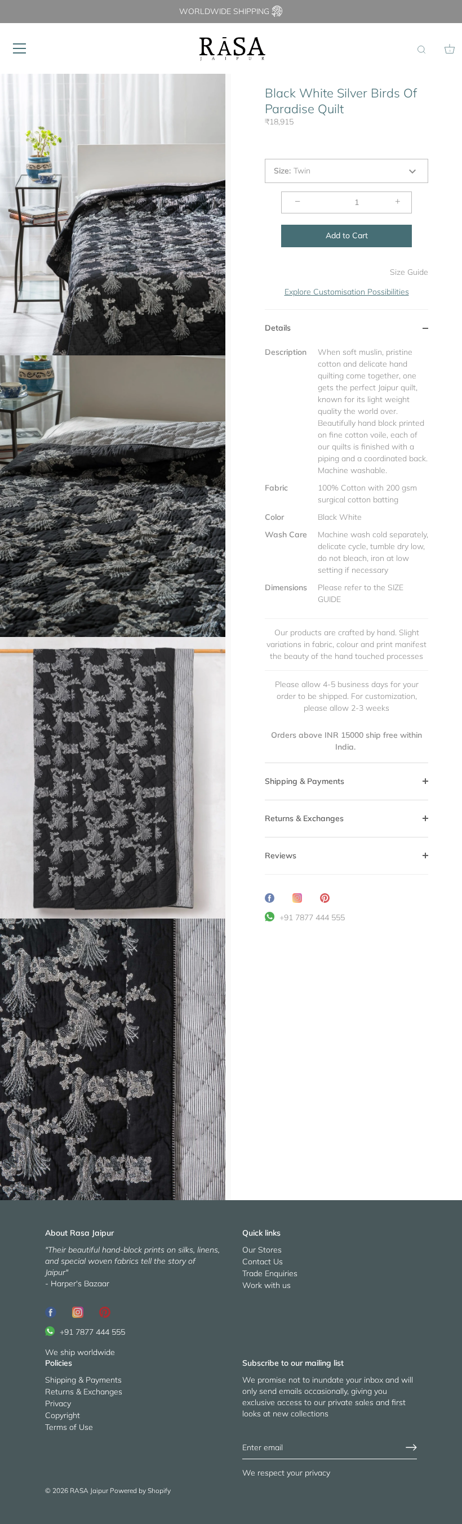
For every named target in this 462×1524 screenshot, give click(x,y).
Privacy (58, 1403)
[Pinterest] (104, 1312)
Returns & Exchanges (83, 1392)
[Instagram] (77, 1312)
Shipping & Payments (83, 1380)
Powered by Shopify (140, 1490)
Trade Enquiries (269, 1273)
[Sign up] (411, 1447)
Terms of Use (69, 1427)
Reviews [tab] (280, 855)
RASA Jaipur (89, 1490)
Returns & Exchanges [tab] (304, 818)
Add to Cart (347, 235)
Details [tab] (278, 328)
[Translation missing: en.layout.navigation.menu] (19, 48)
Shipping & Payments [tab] (304, 781)
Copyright (62, 1415)
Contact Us (262, 1261)
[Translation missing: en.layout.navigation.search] (421, 50)
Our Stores (262, 1250)
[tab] (346, 554)
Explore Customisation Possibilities (347, 292)
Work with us (266, 1285)
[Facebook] (50, 1312)
